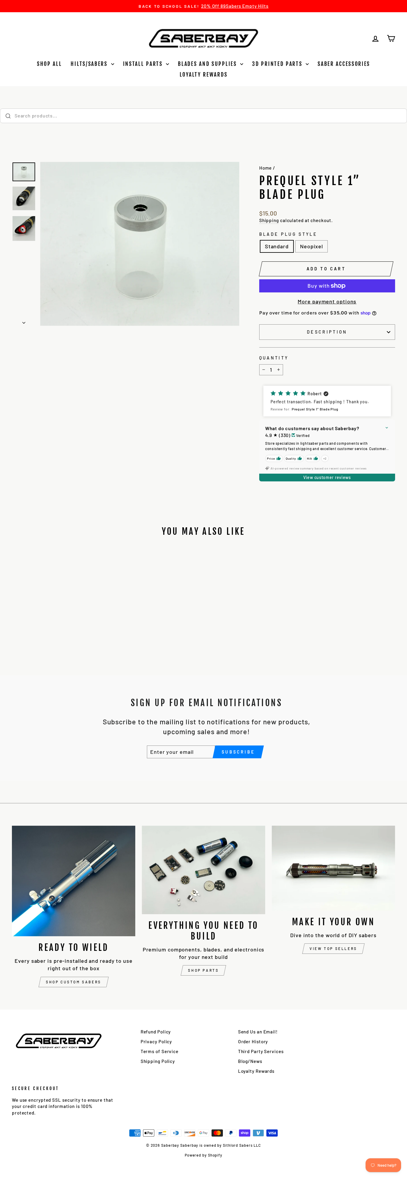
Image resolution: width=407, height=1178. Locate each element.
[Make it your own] (333, 868)
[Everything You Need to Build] (203, 870)
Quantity (274, 357)
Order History (253, 1041)
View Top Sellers (333, 948)
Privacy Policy (156, 1041)
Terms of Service (159, 1051)
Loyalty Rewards (204, 74)
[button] (327, 401)
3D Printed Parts (278, 64)
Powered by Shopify (203, 1155)
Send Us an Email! (258, 1031)
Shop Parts (203, 970)
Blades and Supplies (208, 64)
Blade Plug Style (288, 234)
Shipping (269, 220)
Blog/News (250, 1061)
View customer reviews (327, 477)
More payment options (327, 301)
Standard (277, 246)
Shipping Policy (158, 1061)
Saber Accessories (344, 64)
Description (327, 331)
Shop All (49, 64)
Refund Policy (156, 1031)
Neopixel (311, 246)
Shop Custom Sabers (73, 982)
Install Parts (144, 64)
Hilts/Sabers (90, 64)
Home (265, 167)
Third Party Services (261, 1051)
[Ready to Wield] (73, 881)
